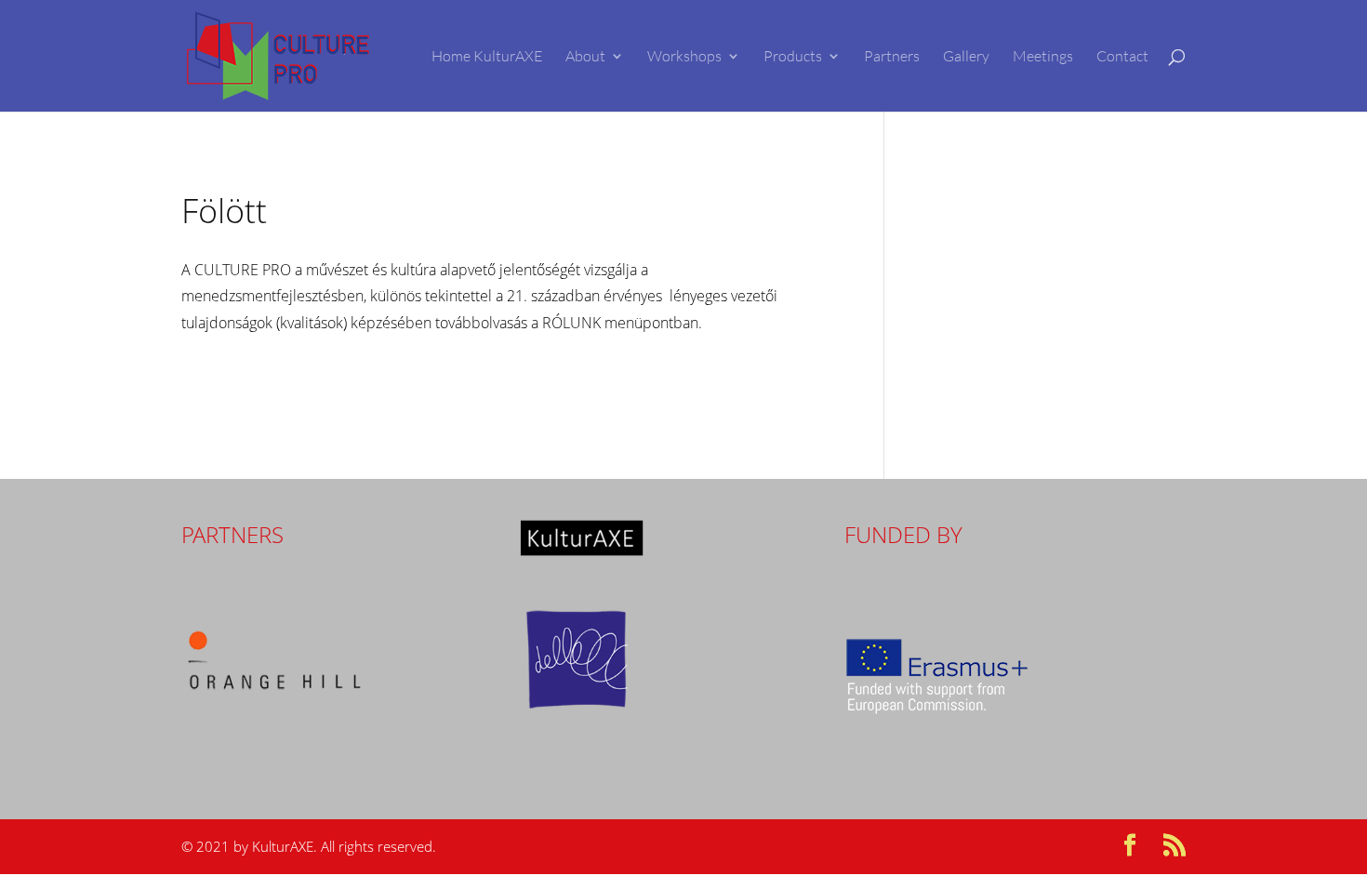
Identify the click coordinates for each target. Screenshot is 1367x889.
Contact (1122, 57)
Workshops (684, 57)
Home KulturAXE (486, 57)
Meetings (1043, 57)
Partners (892, 57)
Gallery (966, 57)
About (585, 57)
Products (792, 57)
